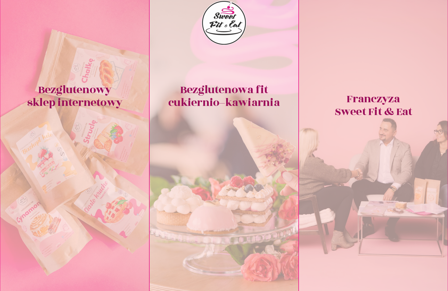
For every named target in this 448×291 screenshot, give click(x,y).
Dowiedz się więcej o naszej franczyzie (373, 193)
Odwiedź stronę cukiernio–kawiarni (224, 202)
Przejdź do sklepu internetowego (75, 202)
